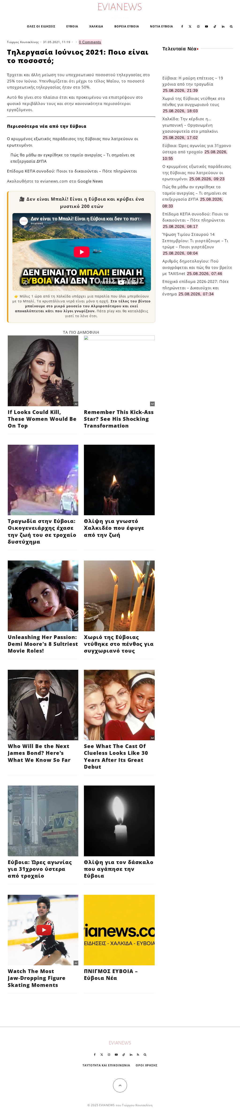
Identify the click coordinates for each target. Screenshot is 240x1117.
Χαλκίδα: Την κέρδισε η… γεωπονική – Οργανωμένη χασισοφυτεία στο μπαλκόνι (190, 125)
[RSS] (138, 1054)
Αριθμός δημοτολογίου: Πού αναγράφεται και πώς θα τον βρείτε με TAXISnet (197, 267)
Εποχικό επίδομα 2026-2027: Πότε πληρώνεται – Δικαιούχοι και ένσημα (195, 288)
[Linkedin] (223, 26)
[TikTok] (215, 26)
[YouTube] (206, 26)
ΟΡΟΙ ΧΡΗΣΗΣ (147, 1065)
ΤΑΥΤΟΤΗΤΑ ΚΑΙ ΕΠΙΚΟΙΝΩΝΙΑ (106, 1065)
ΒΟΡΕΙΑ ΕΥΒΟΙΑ (126, 26)
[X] (190, 26)
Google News (90, 181)
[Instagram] (198, 26)
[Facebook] (182, 26)
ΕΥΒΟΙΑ (72, 26)
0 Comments (90, 42)
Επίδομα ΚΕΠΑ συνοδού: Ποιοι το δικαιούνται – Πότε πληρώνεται (72, 171)
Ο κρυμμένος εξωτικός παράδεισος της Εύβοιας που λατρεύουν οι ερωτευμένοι (197, 172)
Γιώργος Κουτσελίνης (23, 42)
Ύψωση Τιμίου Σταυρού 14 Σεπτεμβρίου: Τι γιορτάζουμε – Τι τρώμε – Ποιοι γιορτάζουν (195, 240)
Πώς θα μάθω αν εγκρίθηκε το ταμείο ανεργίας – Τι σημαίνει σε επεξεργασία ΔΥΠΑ (194, 193)
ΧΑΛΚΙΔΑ (96, 26)
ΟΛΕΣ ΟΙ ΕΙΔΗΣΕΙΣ (41, 26)
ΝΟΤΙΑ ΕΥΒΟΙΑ (161, 26)
